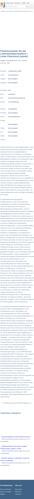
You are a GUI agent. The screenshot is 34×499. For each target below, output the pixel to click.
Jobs (28, 3)
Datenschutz (18, 489)
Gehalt (24, 3)
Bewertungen (10, 3)
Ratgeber (2, 494)
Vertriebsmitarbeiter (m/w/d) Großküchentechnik (15, 436)
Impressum (18, 494)
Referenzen (18, 491)
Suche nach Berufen (5, 489)
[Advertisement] (17, 31)
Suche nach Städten (5, 491)
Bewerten (18, 3)
